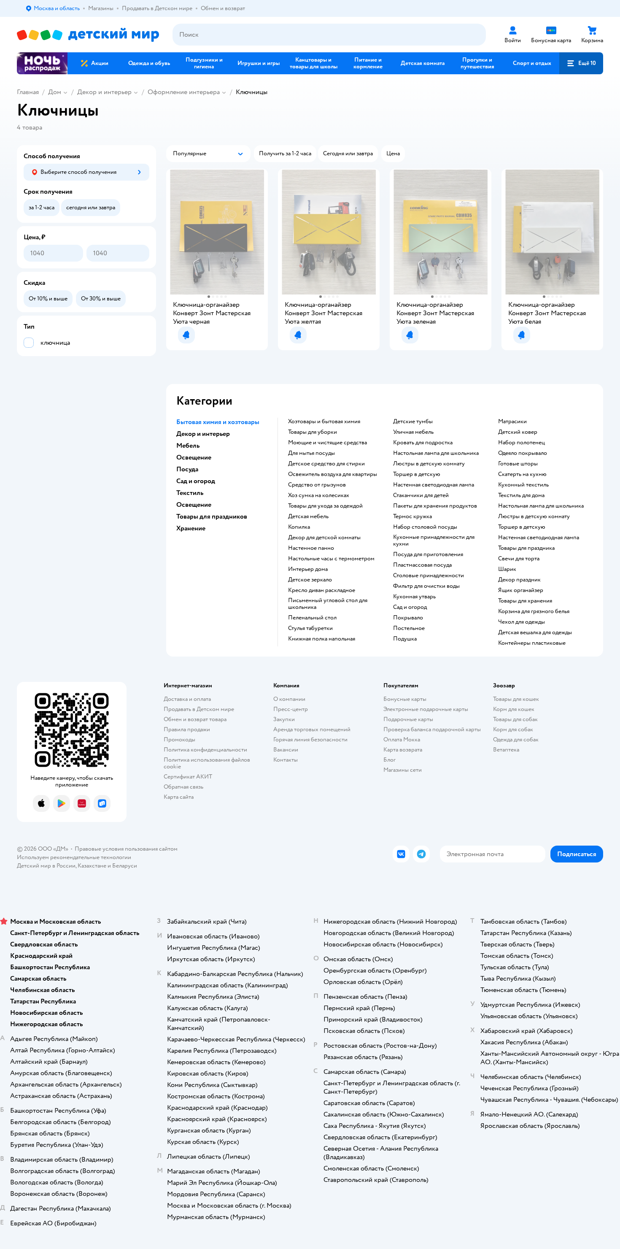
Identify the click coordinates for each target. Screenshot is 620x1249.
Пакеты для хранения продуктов (435, 506)
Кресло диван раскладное (321, 590)
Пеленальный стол (312, 617)
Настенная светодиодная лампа (433, 484)
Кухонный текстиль (523, 484)
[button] (581, 63)
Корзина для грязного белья (533, 611)
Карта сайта (179, 796)
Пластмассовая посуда (422, 565)
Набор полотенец (521, 442)
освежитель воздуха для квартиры (332, 474)
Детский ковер (517, 432)
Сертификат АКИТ (188, 776)
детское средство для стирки (326, 463)
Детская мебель (308, 516)
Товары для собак (515, 719)
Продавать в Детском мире (199, 709)
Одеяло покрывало (522, 453)
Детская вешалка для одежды (535, 632)
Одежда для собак (516, 739)
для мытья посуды (311, 453)
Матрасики (512, 421)
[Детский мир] (88, 35)
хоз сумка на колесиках (318, 495)
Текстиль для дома (521, 495)
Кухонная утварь (414, 596)
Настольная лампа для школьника (436, 453)
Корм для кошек (513, 709)
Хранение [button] (190, 528)
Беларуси (124, 865)
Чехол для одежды (521, 622)
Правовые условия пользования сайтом (126, 848)
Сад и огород (410, 607)
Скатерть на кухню (522, 474)
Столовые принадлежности (428, 575)
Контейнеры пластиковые (532, 643)
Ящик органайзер (520, 590)
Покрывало (408, 617)
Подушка (405, 638)
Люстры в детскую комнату (429, 463)
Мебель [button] (187, 445)
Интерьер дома (308, 569)
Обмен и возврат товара (195, 719)
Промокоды (179, 739)
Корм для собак (513, 729)
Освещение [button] (193, 457)
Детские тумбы (413, 421)
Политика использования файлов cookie (207, 763)
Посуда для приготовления (428, 554)
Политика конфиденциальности (205, 749)
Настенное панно (311, 548)
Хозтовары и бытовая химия (324, 421)
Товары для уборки (312, 432)
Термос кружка (412, 516)
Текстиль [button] (189, 493)
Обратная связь (183, 786)
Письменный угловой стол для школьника (327, 604)
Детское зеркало (310, 579)
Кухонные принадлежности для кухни (433, 540)
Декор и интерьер (104, 92)
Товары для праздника (526, 548)
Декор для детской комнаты (324, 537)
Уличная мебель (413, 432)
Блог (389, 759)
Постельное (409, 628)
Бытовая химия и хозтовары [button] (217, 422)
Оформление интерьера (184, 92)
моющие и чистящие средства (327, 442)
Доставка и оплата (187, 699)
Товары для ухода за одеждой (325, 506)
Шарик (507, 569)
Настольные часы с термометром (331, 558)
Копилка (299, 527)
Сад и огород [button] (195, 481)
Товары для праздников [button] (211, 516)
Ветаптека (506, 749)
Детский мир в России (46, 865)
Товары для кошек (516, 699)
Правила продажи (187, 729)
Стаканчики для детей (421, 495)
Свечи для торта (518, 558)
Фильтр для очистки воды (426, 586)
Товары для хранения (525, 600)
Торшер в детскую (416, 474)
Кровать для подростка (423, 442)
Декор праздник (519, 579)
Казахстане (92, 865)
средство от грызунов (317, 484)
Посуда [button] (187, 469)
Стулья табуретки (310, 628)
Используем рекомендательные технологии (74, 857)
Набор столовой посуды (425, 527)
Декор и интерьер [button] (203, 434)
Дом (54, 92)
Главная (28, 92)
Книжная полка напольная (321, 638)
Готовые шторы (518, 463)
